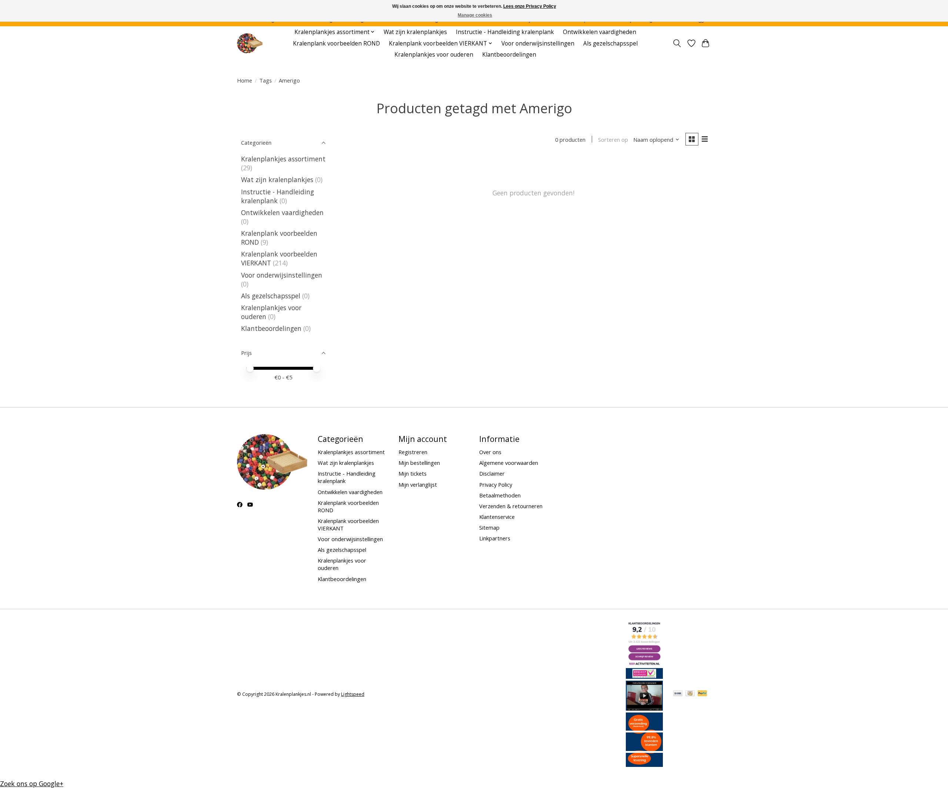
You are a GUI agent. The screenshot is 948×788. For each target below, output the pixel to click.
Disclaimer (492, 473)
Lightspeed (352, 694)
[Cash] (690, 694)
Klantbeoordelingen (509, 54)
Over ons (490, 452)
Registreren (412, 452)
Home (244, 80)
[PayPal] (702, 694)
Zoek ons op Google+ (31, 783)
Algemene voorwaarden (508, 462)
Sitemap (489, 527)
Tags (265, 80)
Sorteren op (613, 139)
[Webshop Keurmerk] (644, 676)
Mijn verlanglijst (417, 484)
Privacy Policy (495, 484)
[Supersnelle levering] (644, 764)
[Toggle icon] (677, 43)
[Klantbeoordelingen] (644, 748)
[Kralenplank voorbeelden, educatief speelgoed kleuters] (250, 43)
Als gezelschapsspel (610, 43)
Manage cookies (475, 15)
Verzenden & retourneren (511, 506)
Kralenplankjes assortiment (283, 158)
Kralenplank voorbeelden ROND (336, 43)
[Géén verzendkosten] (644, 728)
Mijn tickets (412, 473)
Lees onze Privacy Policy (529, 6)
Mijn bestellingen (419, 462)
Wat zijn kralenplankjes (415, 32)
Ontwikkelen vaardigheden (599, 32)
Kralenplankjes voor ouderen (433, 54)
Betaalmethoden (500, 495)
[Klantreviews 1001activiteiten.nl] (644, 663)
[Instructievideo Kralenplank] (644, 708)
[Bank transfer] (678, 694)
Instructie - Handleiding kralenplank (505, 32)
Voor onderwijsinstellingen (537, 43)
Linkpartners (494, 538)
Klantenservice (497, 516)
